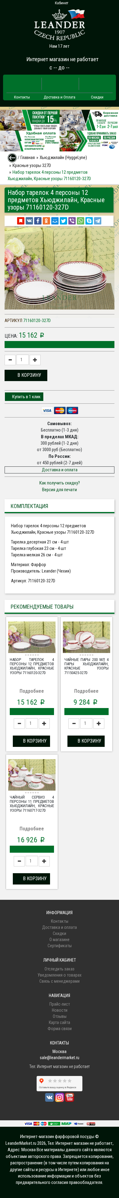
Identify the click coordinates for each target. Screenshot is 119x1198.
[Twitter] (63, 220)
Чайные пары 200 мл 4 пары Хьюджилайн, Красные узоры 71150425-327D (86, 666)
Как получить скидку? (59, 483)
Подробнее (32, 691)
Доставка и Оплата (59, 97)
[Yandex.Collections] (20, 220)
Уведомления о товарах (59, 975)
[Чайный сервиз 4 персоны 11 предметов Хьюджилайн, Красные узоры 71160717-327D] (32, 775)
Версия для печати (59, 489)
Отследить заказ (59, 968)
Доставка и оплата (60, 470)
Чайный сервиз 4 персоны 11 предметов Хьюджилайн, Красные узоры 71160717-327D (32, 804)
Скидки (97, 97)
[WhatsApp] (80, 220)
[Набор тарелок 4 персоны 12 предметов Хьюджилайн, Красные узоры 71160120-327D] (32, 638)
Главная (27, 157)
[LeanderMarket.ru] (59, 23)
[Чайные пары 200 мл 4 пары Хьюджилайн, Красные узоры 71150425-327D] (86, 638)
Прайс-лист (59, 1004)
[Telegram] (97, 220)
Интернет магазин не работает (62, 59)
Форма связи (60, 1028)
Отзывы (60, 1016)
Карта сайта (59, 1022)
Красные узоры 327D (32, 165)
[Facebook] (37, 220)
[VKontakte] (29, 220)
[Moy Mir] (55, 220)
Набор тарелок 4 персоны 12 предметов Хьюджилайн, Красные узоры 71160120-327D (32, 666)
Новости (59, 1010)
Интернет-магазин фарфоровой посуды (57, 1136)
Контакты (22, 97)
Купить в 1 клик (26, 396)
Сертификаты (60, 945)
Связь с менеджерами (59, 981)
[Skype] (89, 220)
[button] (26, 375)
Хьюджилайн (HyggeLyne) (63, 157)
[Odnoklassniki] (46, 220)
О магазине (59, 939)
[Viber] (72, 220)
